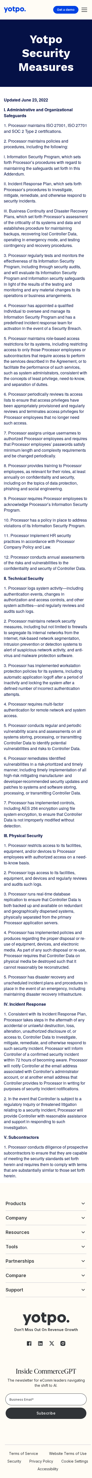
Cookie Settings (74, 1461)
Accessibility (48, 1469)
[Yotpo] (15, 9)
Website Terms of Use (68, 1453)
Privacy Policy (41, 1461)
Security (14, 1461)
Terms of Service (23, 1453)
